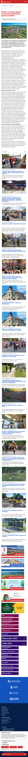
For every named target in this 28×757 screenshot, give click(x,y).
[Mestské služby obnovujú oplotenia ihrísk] (14, 395)
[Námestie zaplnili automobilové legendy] (14, 213)
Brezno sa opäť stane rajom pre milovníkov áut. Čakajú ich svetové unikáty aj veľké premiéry (12, 278)
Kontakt (4, 715)
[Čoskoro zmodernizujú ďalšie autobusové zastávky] (14, 525)
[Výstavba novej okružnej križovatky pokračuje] (14, 501)
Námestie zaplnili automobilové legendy (14, 224)
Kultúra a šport (5, 713)
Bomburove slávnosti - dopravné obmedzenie (11, 303)
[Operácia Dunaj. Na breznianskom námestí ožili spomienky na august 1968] (14, 240)
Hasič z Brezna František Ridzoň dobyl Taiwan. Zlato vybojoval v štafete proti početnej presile (13, 459)
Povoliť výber (13, 747)
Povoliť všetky (5, 747)
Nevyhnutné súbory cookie (8, 741)
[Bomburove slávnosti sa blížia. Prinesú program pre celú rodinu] (14, 345)
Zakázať (20, 747)
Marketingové (5, 744)
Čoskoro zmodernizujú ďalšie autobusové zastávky (14, 535)
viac (25, 151)
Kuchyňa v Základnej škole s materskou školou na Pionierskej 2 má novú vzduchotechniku (13, 433)
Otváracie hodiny (5, 720)
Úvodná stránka (4, 5)
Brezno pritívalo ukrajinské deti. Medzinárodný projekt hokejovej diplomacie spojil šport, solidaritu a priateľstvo (12, 199)
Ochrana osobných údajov (12, 749)
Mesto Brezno (5, 709)
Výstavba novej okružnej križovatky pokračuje (12, 511)
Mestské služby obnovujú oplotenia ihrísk (12, 405)
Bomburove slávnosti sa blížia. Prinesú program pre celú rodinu (13, 355)
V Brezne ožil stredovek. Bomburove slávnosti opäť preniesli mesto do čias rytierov (13, 172)
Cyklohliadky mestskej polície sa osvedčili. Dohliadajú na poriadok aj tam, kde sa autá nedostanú (14, 381)
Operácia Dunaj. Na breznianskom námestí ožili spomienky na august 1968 (13, 250)
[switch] (1, 740)
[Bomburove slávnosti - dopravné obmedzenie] (14, 294)
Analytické (4, 742)
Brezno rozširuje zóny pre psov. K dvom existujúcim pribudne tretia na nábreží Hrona (13, 485)
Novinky (11, 5)
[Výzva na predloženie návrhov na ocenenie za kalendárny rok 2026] (14, 321)
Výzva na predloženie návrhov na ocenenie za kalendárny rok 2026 (11, 329)
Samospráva (5, 710)
